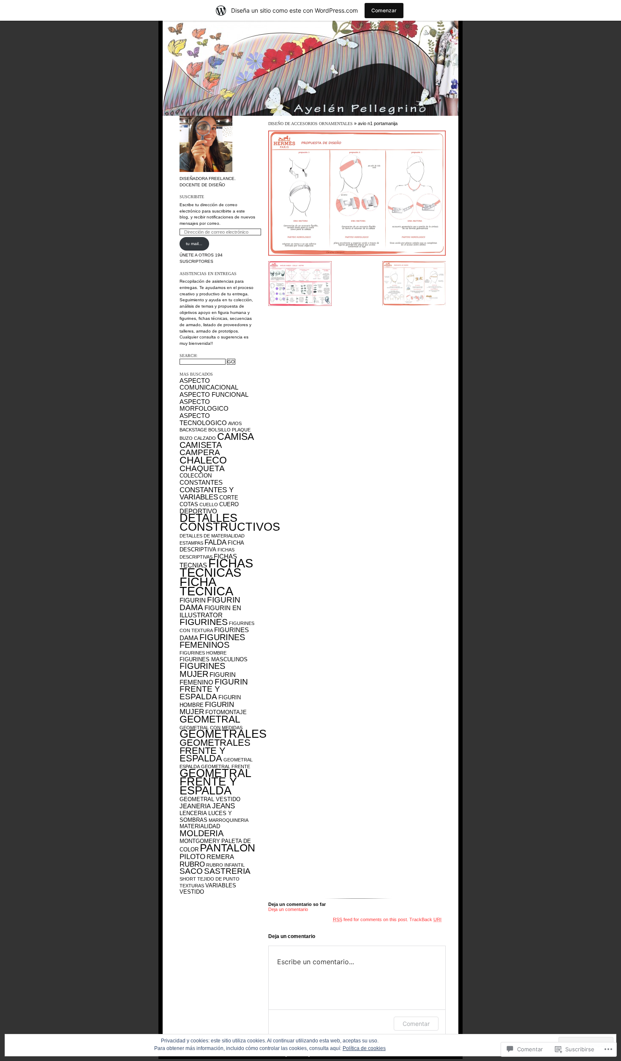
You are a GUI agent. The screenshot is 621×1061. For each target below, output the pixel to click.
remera (220, 856)
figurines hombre (203, 652)
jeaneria (195, 806)
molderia (201, 833)
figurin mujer (207, 708)
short (188, 878)
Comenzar (384, 10)
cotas (189, 504)
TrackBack (425, 919)
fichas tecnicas (216, 567)
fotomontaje (226, 712)
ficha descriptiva (212, 546)
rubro (192, 864)
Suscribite (192, 196)
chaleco (203, 460)
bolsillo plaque (229, 429)
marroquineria (228, 820)
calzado (205, 438)
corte (228, 497)
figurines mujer (202, 670)
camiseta (201, 445)
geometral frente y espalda (215, 781)
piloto (192, 856)
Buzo (186, 438)
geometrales (223, 734)
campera (200, 452)
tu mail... (194, 243)
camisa (235, 436)
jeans (223, 806)
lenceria (193, 813)
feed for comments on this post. (370, 919)
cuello (208, 504)
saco (191, 871)
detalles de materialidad (212, 535)
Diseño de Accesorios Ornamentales (310, 123)
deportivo (198, 511)
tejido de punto (218, 878)
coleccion (196, 475)
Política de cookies (364, 1048)
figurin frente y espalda (214, 689)
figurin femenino (208, 678)
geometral (210, 719)
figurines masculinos (214, 659)
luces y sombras (206, 816)
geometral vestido (210, 799)
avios (235, 423)
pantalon (227, 848)
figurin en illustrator (210, 611)
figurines (204, 622)
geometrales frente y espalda (215, 750)
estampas (191, 543)
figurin (193, 600)
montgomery (200, 841)
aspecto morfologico (204, 405)
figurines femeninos (212, 641)
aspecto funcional (214, 394)
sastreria (227, 871)
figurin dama (210, 603)
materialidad (200, 826)
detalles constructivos (230, 522)
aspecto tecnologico (203, 419)
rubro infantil (225, 864)
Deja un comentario (288, 909)
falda (215, 542)
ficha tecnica (206, 586)
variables (220, 885)
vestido (192, 892)
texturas (192, 885)
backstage (193, 429)
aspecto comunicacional (209, 384)
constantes (201, 482)
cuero (229, 504)
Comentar (416, 1023)
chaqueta (202, 468)
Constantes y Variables (207, 493)
